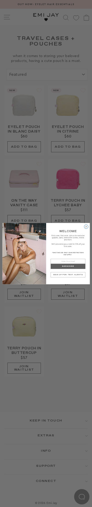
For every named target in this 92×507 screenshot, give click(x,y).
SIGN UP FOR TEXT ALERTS (68, 275)
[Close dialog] (86, 226)
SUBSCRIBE (68, 266)
